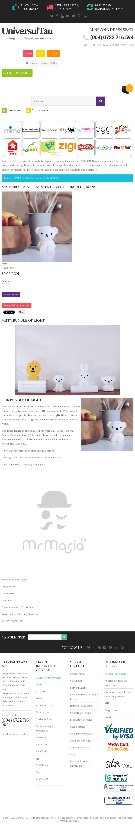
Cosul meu (76, 680)
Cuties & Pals (43, 719)
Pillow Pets (42, 744)
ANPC (107, 703)
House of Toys (44, 705)
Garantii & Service (80, 740)
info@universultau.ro (20, 734)
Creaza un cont (41, 110)
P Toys (42, 691)
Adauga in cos (11, 294)
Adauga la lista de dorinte (16, 305)
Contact (53, 53)
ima (40, 684)
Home (28, 53)
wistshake (43, 712)
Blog (40, 53)
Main (7, 178)
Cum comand (77, 726)
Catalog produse (15, 73)
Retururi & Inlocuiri (81, 705)
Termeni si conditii (115, 673)
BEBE (18, 178)
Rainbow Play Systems (49, 677)
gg (38, 758)
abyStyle (42, 751)
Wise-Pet (41, 737)
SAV (38, 772)
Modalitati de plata (81, 719)
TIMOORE (42, 779)
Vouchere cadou (79, 747)
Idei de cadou (33, 178)
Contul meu (77, 673)
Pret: (4, 263)
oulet (40, 698)
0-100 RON (53, 178)
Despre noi (111, 710)
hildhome (43, 765)
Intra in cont (15, 110)
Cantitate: (7, 281)
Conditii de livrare (80, 712)
